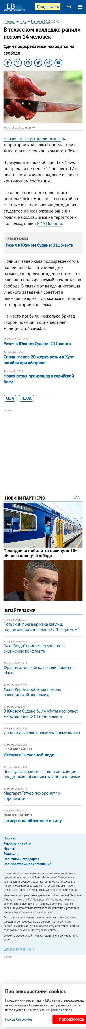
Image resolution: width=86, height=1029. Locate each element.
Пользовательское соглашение (27, 864)
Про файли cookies (18, 1019)
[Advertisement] (43, 446)
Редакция (11, 853)
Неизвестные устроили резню (32, 138)
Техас (26, 398)
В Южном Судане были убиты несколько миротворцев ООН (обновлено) (41, 713)
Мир (23, 21)
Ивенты (9, 848)
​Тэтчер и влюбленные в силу (33, 820)
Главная (9, 21)
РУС (68, 6)
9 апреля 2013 (41, 21)
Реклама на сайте (17, 843)
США (10, 398)
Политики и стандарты (21, 859)
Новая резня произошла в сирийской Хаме (39, 379)
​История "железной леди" (30, 754)
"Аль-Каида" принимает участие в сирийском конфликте (34, 648)
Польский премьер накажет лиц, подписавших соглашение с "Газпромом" (41, 626)
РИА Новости (49, 223)
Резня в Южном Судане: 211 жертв (39, 245)
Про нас (10, 838)
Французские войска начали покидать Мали (39, 670)
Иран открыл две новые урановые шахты (42, 733)
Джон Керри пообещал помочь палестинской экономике (32, 691)
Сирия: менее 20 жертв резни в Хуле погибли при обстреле (39, 360)
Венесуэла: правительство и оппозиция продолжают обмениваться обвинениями (42, 774)
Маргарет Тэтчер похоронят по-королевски (33, 795)
